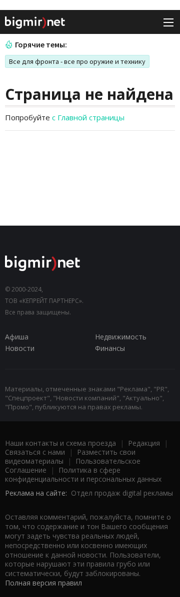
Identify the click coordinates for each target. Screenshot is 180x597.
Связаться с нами (35, 452)
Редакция (144, 443)
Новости (19, 348)
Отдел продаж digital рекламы (122, 493)
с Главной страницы (88, 117)
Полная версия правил (43, 583)
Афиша (16, 336)
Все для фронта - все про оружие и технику (77, 61)
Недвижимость (120, 336)
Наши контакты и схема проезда (60, 443)
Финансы (110, 348)
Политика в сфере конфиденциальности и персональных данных (83, 474)
